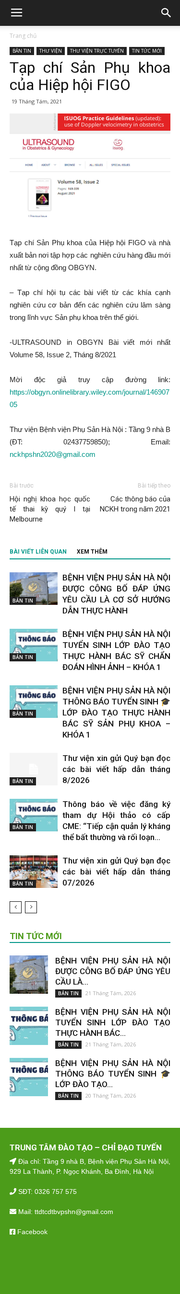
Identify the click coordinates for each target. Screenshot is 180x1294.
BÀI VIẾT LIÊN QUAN (38, 551)
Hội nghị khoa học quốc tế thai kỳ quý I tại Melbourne (50, 509)
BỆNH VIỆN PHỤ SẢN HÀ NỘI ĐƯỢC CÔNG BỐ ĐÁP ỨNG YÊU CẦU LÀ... (112, 971)
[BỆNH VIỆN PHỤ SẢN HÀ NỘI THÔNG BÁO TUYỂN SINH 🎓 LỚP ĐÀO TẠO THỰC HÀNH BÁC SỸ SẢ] (34, 701)
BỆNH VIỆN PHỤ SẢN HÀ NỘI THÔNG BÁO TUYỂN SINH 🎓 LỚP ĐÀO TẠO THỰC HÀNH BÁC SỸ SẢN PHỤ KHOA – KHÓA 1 (116, 712)
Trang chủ (23, 36)
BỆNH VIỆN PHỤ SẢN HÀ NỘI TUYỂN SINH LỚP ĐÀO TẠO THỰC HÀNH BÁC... (112, 1022)
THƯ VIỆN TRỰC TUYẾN (97, 50)
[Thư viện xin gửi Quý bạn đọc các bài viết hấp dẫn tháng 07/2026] (34, 871)
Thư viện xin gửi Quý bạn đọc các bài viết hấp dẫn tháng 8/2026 (116, 769)
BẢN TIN (21, 50)
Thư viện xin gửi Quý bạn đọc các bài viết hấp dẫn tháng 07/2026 (116, 871)
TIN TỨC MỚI (147, 50)
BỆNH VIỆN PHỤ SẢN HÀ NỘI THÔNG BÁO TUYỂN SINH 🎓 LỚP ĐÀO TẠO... (112, 1073)
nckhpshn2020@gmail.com (53, 454)
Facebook (31, 1232)
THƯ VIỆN (50, 50)
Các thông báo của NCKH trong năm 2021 (135, 504)
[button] (166, 13)
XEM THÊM (92, 551)
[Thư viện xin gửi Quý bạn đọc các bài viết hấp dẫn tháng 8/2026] (34, 769)
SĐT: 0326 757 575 (46, 1191)
